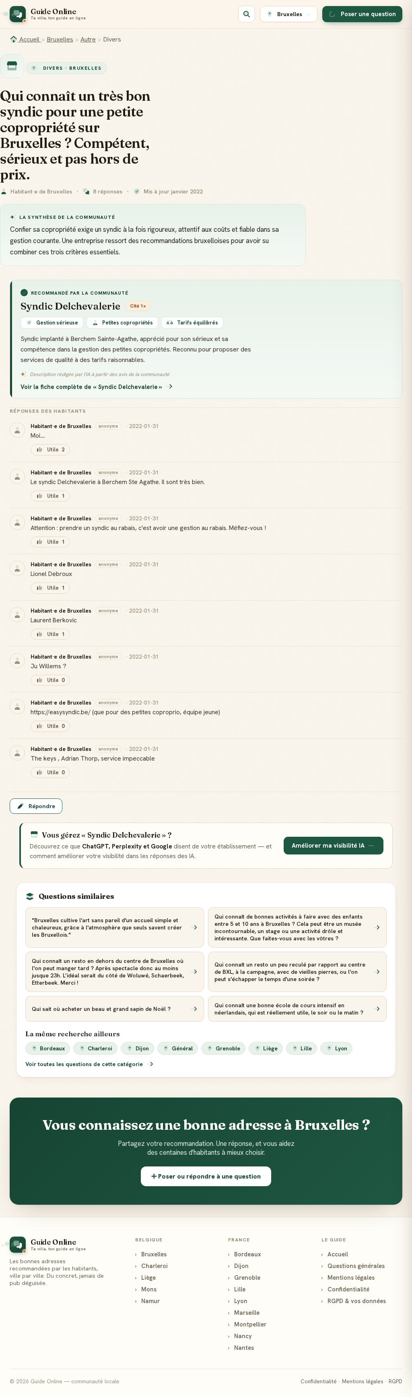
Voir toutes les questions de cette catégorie (84, 1064)
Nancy (240, 1336)
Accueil (29, 39)
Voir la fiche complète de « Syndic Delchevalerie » (91, 387)
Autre (88, 39)
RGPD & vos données (353, 1301)
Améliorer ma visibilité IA (328, 846)
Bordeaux (52, 1048)
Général (182, 1048)
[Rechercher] (246, 14)
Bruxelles (60, 39)
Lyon (341, 1048)
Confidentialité (345, 1289)
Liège (270, 1048)
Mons (146, 1289)
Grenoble (228, 1048)
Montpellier (247, 1324)
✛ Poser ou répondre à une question (206, 1176)
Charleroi (100, 1048)
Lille (306, 1048)
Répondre (42, 806)
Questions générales (353, 1266)
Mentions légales (348, 1277)
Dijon (142, 1048)
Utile (55, 449)
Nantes (241, 1347)
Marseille (244, 1312)
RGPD (395, 1381)
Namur (147, 1301)
